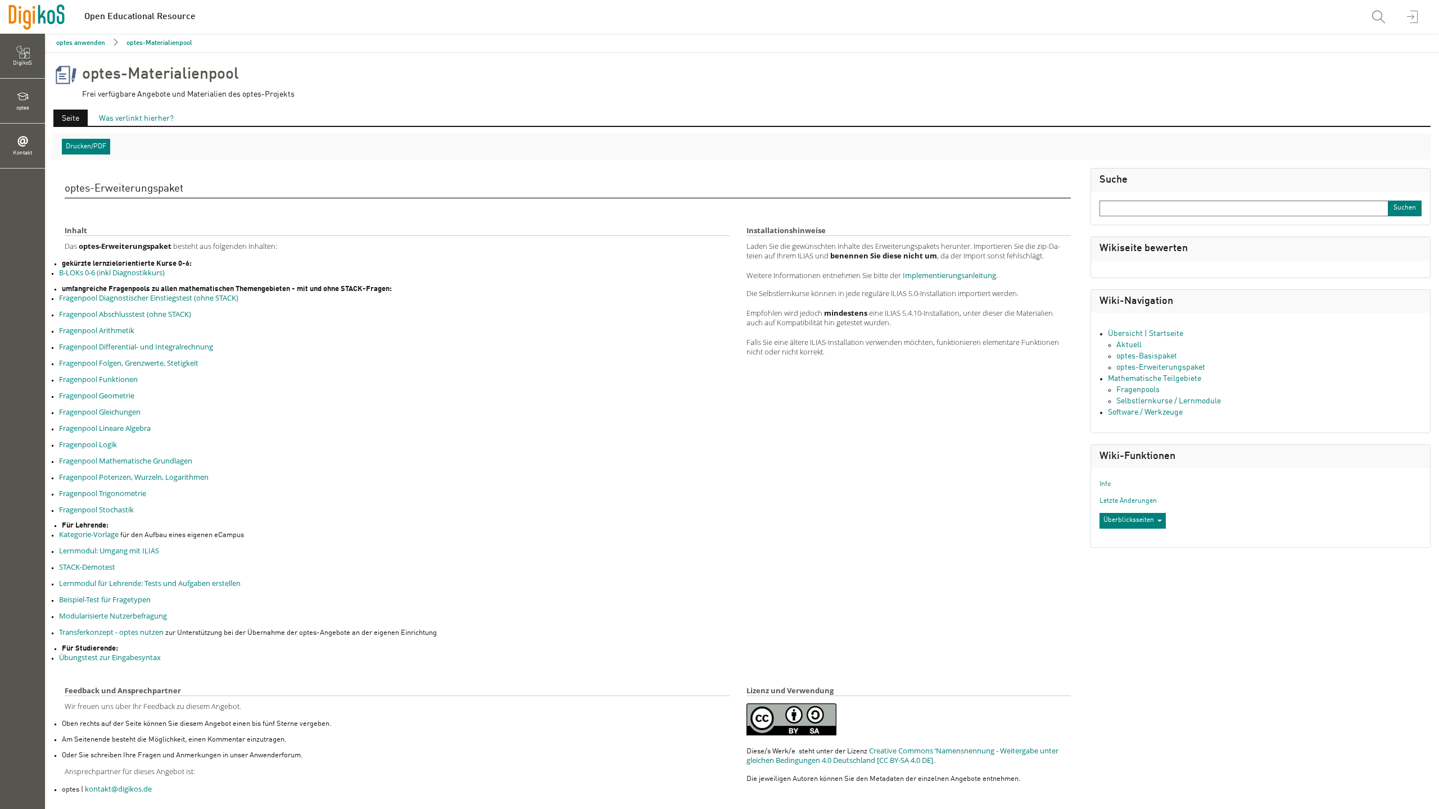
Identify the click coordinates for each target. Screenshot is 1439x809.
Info (1105, 484)
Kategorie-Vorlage (89, 534)
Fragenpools (1138, 390)
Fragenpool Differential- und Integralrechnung (136, 347)
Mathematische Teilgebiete (1154, 379)
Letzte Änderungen (1128, 501)
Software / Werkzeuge (1145, 412)
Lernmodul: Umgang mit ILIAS (109, 551)
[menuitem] (1380, 17)
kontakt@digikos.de (118, 789)
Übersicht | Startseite (1145, 334)
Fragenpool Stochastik (96, 510)
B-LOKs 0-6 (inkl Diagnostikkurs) (112, 272)
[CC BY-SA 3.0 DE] (791, 719)
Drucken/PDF (86, 146)
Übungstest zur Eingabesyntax (110, 657)
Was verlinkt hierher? (136, 118)
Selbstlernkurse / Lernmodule (1168, 401)
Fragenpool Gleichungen (100, 412)
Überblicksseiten (1128, 520)
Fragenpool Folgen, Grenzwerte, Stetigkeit (128, 363)
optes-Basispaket (1146, 356)
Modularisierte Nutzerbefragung (113, 616)
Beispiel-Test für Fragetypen (105, 599)
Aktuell (1129, 345)
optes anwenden (80, 43)
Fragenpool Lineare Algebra (105, 428)
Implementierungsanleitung (949, 275)
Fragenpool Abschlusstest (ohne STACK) (125, 314)
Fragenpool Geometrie (96, 395)
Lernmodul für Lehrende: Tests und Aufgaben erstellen (150, 583)
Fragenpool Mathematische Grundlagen (125, 461)
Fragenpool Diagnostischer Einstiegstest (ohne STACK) (148, 298)
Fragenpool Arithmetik (96, 330)
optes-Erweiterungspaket (1160, 367)
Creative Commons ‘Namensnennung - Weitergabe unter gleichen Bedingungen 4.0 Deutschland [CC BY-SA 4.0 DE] (902, 755)
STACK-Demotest (87, 567)
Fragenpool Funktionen (98, 379)
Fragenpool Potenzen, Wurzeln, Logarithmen (134, 477)
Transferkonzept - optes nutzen (111, 632)
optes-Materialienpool (159, 43)
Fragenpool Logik (88, 444)
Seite (66, 120)
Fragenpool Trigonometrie (102, 493)
